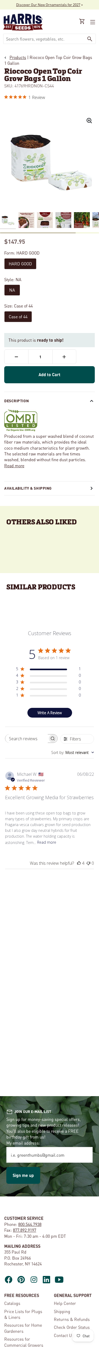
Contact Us (64, 1335)
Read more (14, 465)
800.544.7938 (29, 1224)
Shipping (62, 1311)
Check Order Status (72, 1327)
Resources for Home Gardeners (23, 1328)
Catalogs (12, 1303)
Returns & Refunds (72, 1319)
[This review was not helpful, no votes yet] (88, 863)
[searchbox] (26, 738)
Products (18, 57)
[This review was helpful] (79, 863)
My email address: (23, 1143)
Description (16, 400)
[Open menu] (92, 22)
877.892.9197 (24, 1230)
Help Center (65, 1303)
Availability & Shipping (28, 488)
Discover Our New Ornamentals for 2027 (48, 4)
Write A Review (49, 712)
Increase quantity (64, 356)
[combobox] (43, 39)
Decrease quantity (16, 356)
